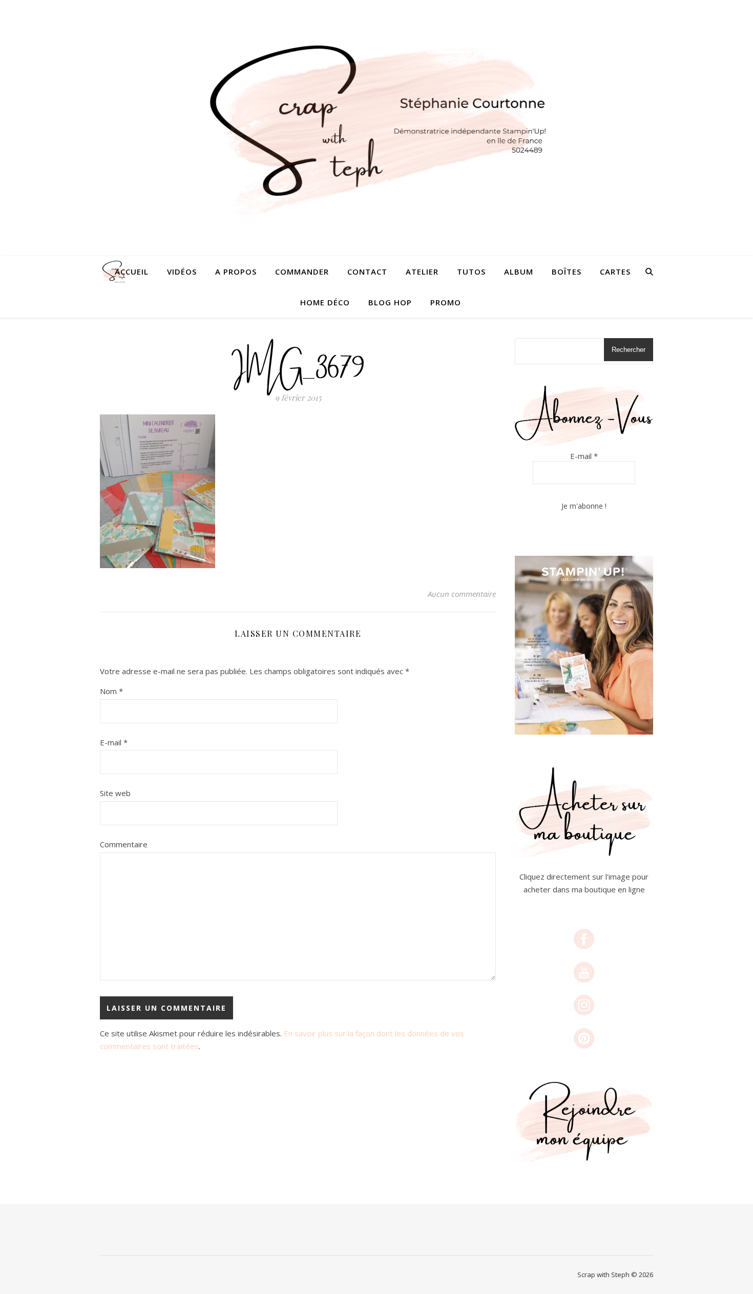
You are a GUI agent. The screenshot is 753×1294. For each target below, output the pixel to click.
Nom (111, 691)
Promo (445, 302)
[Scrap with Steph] (376, 128)
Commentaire (124, 844)
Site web (115, 793)
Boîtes (566, 271)
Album (518, 271)
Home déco (325, 302)
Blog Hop (390, 302)
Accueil (132, 271)
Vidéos (182, 271)
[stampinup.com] (584, 645)
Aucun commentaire (462, 594)
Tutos (471, 271)
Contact (367, 271)
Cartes (615, 271)
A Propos (236, 271)
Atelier (422, 271)
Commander (302, 271)
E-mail (114, 742)
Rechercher (628, 349)
